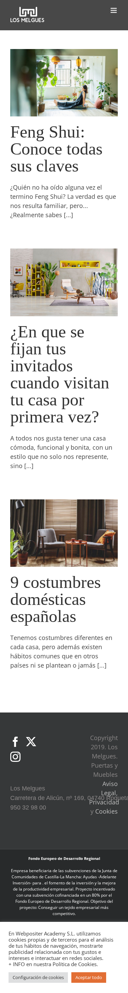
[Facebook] (15, 742)
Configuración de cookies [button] (38, 977)
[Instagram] (15, 757)
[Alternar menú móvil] (114, 10)
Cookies (106, 811)
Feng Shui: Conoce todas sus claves (56, 148)
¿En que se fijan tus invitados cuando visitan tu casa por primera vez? (59, 374)
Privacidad (104, 802)
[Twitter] (31, 742)
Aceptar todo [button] (88, 977)
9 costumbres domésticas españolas (55, 599)
